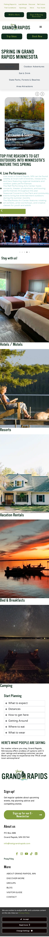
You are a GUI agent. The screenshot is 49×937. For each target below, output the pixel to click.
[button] (37, 94)
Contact (12, 897)
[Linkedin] (36, 853)
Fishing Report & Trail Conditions (10, 6)
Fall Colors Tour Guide (41, 6)
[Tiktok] (31, 853)
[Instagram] (21, 853)
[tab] (9, 66)
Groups (11, 883)
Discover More (32, 6)
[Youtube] (26, 853)
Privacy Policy (9, 859)
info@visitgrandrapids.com (17, 843)
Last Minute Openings (22, 6)
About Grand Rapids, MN (21, 873)
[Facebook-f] (16, 853)
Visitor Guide (14, 892)
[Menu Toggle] (40, 26)
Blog (9, 887)
